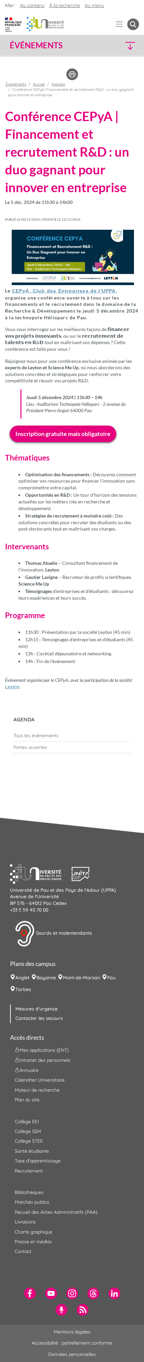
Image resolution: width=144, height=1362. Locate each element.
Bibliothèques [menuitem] (29, 1192)
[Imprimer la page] (72, 74)
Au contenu (32, 5)
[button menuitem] (133, 24)
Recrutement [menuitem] (29, 1171)
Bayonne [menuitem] (46, 978)
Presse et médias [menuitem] (33, 1242)
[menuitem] (72, 735)
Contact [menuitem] (23, 1251)
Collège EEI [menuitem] (27, 1122)
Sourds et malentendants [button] (63, 933)
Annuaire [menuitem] (29, 1070)
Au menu (94, 5)
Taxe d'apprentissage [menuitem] (38, 1161)
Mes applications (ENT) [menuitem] (44, 1050)
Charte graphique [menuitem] (33, 1232)
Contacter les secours (39, 1018)
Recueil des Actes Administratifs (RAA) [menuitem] (56, 1212)
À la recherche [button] (64, 5)
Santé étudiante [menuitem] (32, 1151)
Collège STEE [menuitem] (29, 1141)
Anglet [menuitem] (22, 978)
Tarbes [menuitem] (23, 989)
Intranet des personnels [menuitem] (44, 1060)
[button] (123, 45)
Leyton (12, 686)
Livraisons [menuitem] (25, 1222)
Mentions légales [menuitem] (72, 1332)
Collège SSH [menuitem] (28, 1131)
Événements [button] (36, 45)
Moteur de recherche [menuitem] (37, 1090)
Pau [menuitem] (111, 978)
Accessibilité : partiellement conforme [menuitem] (72, 1343)
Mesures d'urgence (36, 1009)
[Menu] (119, 24)
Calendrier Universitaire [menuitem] (40, 1080)
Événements (16, 84)
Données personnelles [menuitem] (72, 1354)
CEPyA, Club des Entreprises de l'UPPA (64, 290)
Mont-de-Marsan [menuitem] (81, 978)
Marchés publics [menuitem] (32, 1202)
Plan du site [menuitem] (27, 1100)
